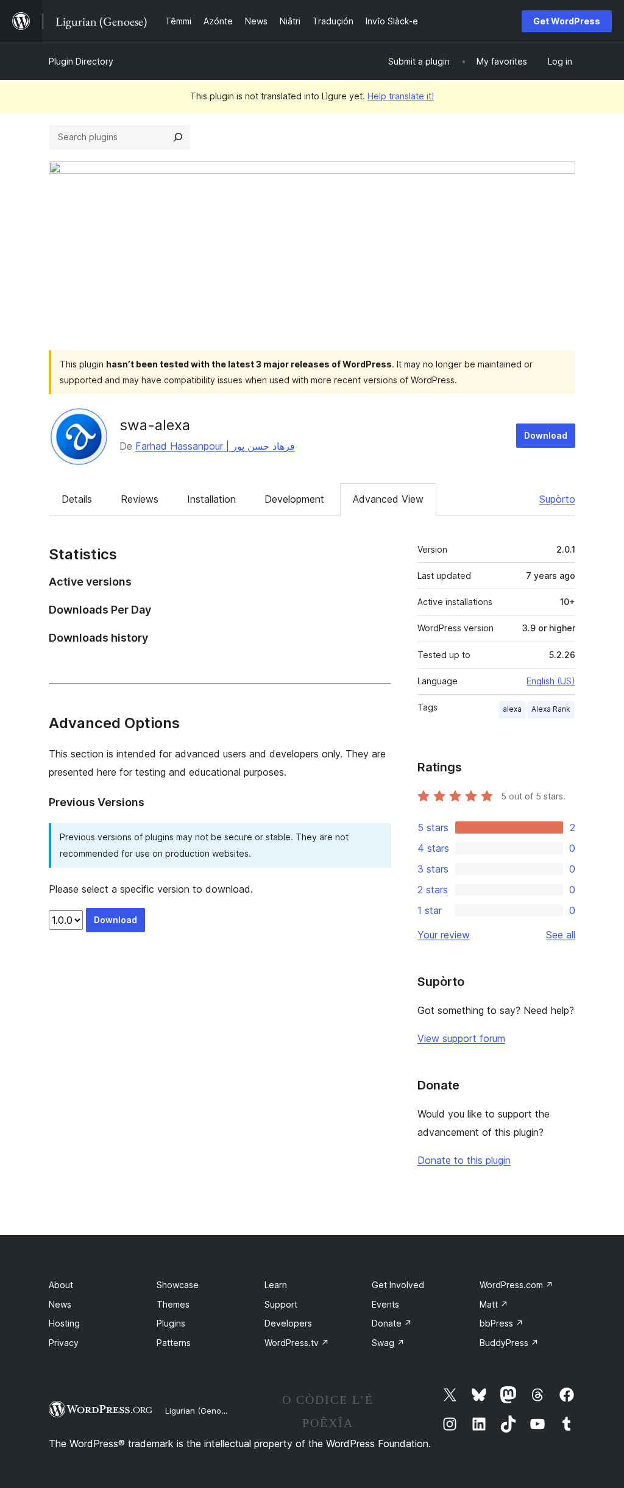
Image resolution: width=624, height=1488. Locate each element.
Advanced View (388, 499)
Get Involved (398, 1285)
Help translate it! (400, 96)
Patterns (174, 1342)
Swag (388, 1342)
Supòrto (557, 499)
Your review (443, 935)
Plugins (171, 1323)
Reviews (139, 499)
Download (545, 435)
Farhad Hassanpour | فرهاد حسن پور (215, 446)
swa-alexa (154, 425)
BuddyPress (509, 1342)
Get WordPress (566, 21)
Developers (288, 1323)
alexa (512, 709)
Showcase (178, 1285)
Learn (275, 1285)
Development (294, 499)
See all (560, 935)
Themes (173, 1304)
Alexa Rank (550, 709)
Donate (392, 1323)
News (60, 1304)
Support (280, 1304)
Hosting (64, 1323)
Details (77, 499)
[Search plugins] (178, 137)
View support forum (461, 1038)
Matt (494, 1304)
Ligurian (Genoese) (201, 1410)
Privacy (64, 1342)
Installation (211, 499)
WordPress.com (516, 1285)
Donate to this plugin (464, 1160)
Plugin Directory (81, 61)
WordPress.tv (296, 1342)
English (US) (550, 681)
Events (385, 1304)
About (61, 1285)
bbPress (501, 1323)
